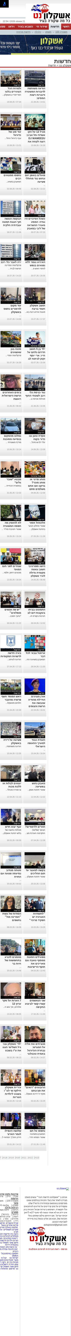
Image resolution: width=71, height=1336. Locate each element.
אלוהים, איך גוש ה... (12, 1007)
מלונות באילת (11, 1227)
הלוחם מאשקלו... (13, 703)
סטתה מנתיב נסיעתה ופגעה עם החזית (11, 873)
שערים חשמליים (10, 1229)
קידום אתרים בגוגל (9, 1225)
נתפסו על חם (37, 1130)
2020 (17, 1157)
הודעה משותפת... (13, 746)
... (44, 185)
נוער (6, 1218)
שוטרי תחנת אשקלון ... (35, 876)
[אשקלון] (48, 23)
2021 (23, 1157)
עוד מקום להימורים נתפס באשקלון (12, 308)
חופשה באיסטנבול (9, 1253)
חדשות (55, 26)
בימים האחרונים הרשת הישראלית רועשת (11, 395)
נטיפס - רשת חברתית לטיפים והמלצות (48, 1249)
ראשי (66, 26)
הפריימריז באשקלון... (11, 95)
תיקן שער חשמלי (10, 1266)
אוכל (16, 1196)
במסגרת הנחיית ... (12, 485)
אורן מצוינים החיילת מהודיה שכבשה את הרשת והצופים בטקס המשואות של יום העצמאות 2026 (35, 706)
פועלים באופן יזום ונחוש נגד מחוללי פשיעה (35, 178)
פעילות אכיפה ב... (37, 399)
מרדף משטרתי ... (13, 442)
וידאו (11, 26)
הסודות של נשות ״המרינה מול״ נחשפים (11, 917)
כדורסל (5, 1214)
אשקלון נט (64, 65)
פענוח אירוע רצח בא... (35, 312)
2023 (36, 1157)
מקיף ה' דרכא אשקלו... (35, 1094)
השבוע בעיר (25, 26)
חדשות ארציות (23, 32)
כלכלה (38, 32)
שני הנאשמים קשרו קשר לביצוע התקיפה (35, 1003)
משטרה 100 (61, 32)
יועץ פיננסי (13, 1249)
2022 (30, 1157)
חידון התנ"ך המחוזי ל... (11, 1137)
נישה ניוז (14, 1234)
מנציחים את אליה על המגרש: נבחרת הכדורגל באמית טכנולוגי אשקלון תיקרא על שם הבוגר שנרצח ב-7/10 (35, 1053)
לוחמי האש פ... (38, 268)
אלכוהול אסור (37, 522)
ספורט (15, 1205)
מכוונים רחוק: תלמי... (11, 572)
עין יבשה (13, 1247)
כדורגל (15, 1214)
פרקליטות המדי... (13, 355)
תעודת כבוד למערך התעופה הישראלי (36, 743)
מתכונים (7, 1238)
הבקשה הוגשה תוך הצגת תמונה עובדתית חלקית (11, 222)
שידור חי (41, 26)
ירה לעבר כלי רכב (11, 262)
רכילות (15, 1210)
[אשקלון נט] (63, 1188)
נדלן (9, 1196)
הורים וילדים (12, 1240)
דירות (7, 1245)
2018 (4, 1157)
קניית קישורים (12, 1223)
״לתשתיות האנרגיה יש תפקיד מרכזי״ (37, 917)
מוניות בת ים (12, 1262)
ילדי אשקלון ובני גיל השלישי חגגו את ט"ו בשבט (12, 1047)
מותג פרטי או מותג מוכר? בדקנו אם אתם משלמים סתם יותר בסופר (36, 486)
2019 (11, 1157)
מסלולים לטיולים (10, 1236)
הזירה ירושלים (7, 1264)
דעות (16, 1216)
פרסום (11, 1268)
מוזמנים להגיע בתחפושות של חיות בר (13, 960)
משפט (48, 32)
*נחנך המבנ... (15, 616)
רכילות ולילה (11, 1207)
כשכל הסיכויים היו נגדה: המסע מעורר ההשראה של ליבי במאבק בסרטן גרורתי (35, 225)
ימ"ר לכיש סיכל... (37, 442)
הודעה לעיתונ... (14, 659)
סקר (16, 1203)
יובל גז (4, 1258)
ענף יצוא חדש (13, 826)
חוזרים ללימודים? (35, 826)
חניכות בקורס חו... (37, 616)
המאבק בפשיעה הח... (35, 659)
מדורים (15, 1218)
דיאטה (14, 1238)
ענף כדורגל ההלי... (13, 138)
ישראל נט (13, 1258)
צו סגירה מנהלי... (13, 790)
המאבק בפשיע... (13, 181)
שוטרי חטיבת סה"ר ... (11, 529)
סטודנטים (8, 1260)
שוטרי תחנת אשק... (36, 790)
